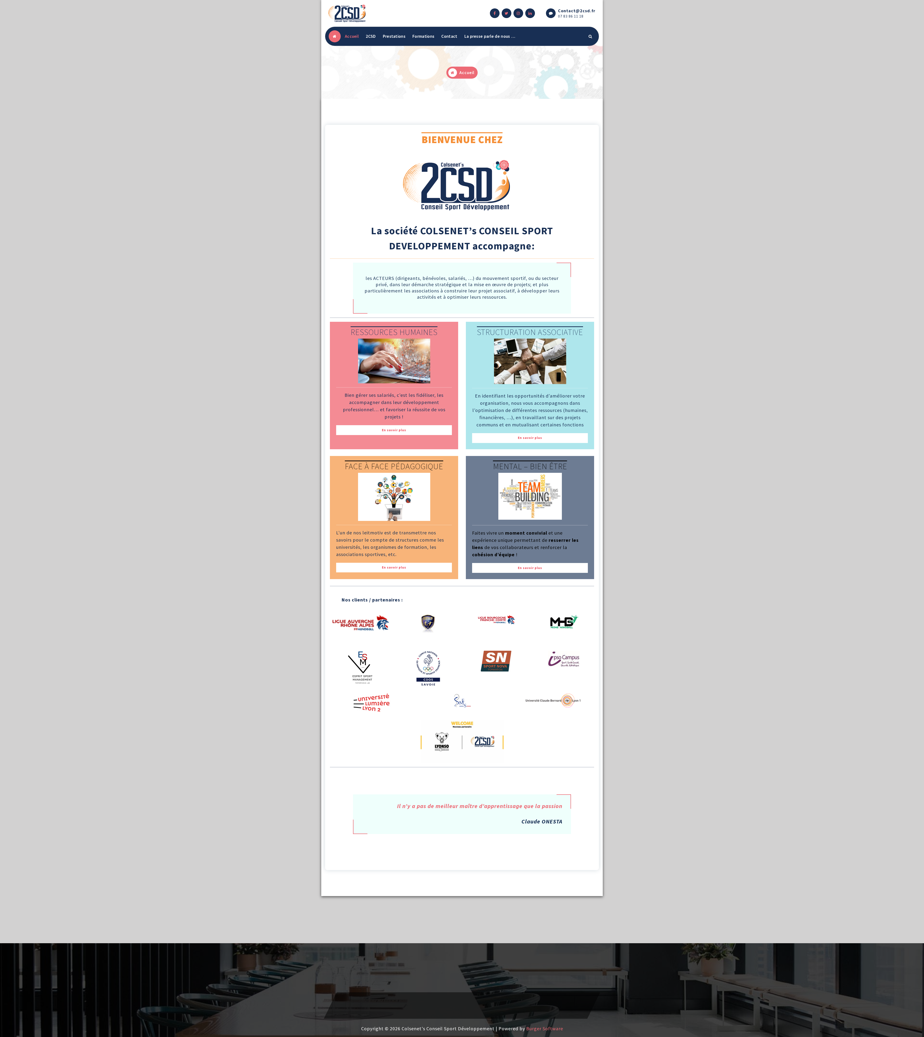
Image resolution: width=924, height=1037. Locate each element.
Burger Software (544, 1028)
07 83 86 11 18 (571, 16)
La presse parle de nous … (489, 36)
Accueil (352, 36)
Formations (423, 36)
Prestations (394, 36)
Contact (449, 36)
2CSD (371, 36)
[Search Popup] (590, 36)
